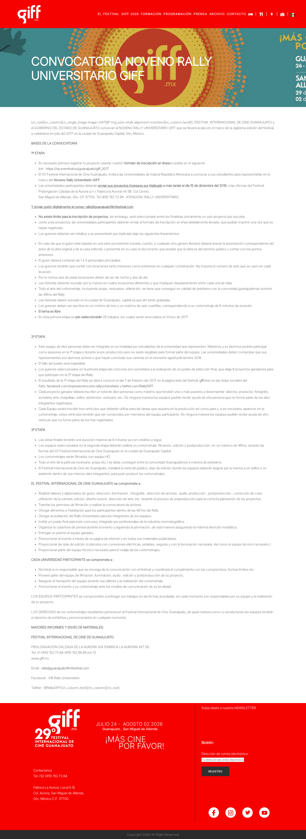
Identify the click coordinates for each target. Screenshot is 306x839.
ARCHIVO (217, 14)
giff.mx (204, 380)
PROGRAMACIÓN (178, 14)
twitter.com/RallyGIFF (137, 386)
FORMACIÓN (151, 14)
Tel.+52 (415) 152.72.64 (50, 776)
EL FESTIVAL (108, 14)
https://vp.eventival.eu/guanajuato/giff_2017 (77, 169)
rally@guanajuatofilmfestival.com (65, 668)
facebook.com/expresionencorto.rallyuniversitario (83, 386)
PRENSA (200, 14)
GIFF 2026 (130, 14)
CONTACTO (236, 14)
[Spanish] (293, 15)
